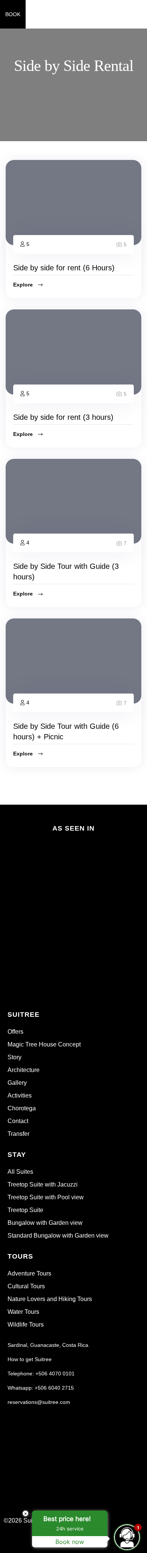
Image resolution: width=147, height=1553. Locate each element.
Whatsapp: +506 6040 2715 (41, 1388)
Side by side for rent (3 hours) (63, 417)
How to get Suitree (30, 1359)
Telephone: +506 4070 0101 (41, 1374)
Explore (23, 285)
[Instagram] (110, 1523)
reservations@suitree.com (39, 1402)
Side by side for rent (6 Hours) (64, 268)
